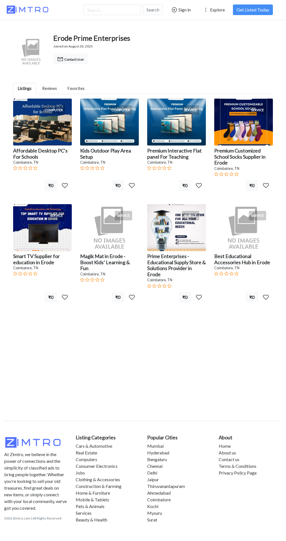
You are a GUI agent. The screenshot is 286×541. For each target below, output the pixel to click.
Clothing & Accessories (98, 479)
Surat (152, 519)
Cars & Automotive (94, 446)
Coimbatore (159, 499)
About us (227, 452)
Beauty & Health (91, 519)
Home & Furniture (93, 492)
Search (152, 9)
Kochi (152, 506)
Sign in (184, 9)
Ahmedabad (159, 492)
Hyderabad (158, 452)
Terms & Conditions (237, 466)
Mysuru (154, 513)
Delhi (152, 472)
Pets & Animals (90, 506)
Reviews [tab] (49, 88)
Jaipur (153, 479)
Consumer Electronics (97, 466)
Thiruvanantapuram (166, 486)
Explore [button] (217, 9)
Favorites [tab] (76, 88)
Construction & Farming (98, 486)
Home (225, 446)
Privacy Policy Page (238, 472)
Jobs (80, 472)
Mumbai (155, 446)
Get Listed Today (253, 9)
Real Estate (86, 452)
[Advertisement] (143, 368)
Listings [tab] (25, 88)
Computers (86, 459)
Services (84, 513)
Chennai (155, 466)
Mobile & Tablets (92, 499)
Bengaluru (157, 459)
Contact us (229, 459)
